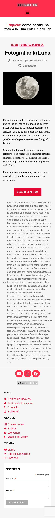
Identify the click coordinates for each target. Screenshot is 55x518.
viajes (10, 362)
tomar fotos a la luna (29, 348)
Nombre (11, 478)
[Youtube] (19, 373)
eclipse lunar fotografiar (26, 278)
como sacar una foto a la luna (36, 237)
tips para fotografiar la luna (19, 344)
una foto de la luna (37, 355)
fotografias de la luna (36, 296)
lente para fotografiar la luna (38, 313)
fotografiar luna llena (31, 292)
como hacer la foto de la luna (34, 216)
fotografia (42, 278)
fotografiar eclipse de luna (19, 282)
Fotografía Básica (31, 45)
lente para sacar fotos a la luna (22, 317)
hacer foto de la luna (27, 306)
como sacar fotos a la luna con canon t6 (32, 226)
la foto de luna (21, 310)
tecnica (47, 341)
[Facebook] (36, 373)
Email (10, 490)
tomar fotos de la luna (37, 351)
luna (40, 320)
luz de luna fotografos (33, 323)
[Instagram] (27, 373)
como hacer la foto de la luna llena (23, 219)
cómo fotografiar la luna (18, 202)
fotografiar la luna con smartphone (31, 289)
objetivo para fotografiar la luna (21, 327)
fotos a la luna (13, 299)
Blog (14, 45)
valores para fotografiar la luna (33, 358)
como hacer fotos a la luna (25, 205)
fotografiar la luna (21, 285)
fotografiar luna (14, 292)
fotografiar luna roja (16, 296)
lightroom (32, 320)
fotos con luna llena (31, 299)
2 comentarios (30, 65)
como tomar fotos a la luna (33, 251)
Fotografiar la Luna (27, 53)
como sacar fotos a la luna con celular (25, 230)
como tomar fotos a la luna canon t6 (24, 254)
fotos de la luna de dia (33, 303)
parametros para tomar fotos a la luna (25, 334)
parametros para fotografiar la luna (32, 330)
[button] (27, 12)
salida (39, 341)
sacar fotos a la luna (26, 341)
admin (19, 60)
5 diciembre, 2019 (38, 60)
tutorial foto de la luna (17, 355)
